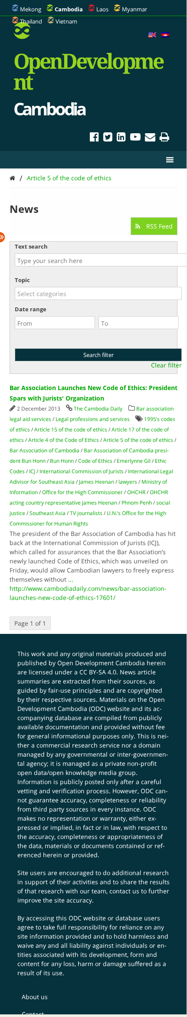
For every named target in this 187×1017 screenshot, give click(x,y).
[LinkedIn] (121, 138)
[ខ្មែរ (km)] (165, 35)
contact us (124, 891)
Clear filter (166, 365)
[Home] (12, 178)
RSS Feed (158, 226)
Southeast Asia (48, 513)
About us (35, 997)
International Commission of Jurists (81, 471)
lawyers (127, 481)
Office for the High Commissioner (82, 492)
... (70, 579)
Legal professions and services (93, 419)
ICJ (32, 471)
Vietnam (66, 21)
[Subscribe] (150, 138)
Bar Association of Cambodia (44, 450)
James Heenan (96, 481)
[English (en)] (152, 35)
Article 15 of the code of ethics (70, 429)
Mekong (30, 9)
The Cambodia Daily (98, 408)
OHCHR (136, 492)
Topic (22, 280)
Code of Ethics (95, 461)
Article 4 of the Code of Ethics (63, 440)
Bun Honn (62, 461)
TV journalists (86, 513)
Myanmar (134, 9)
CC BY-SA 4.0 (97, 672)
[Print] (164, 138)
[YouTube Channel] (135, 138)
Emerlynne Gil (134, 461)
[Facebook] (94, 138)
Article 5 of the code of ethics (69, 178)
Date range (30, 309)
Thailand (31, 21)
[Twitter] (107, 138)
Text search (31, 246)
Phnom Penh (136, 502)
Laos (102, 9)
